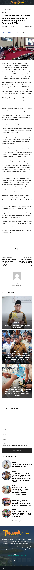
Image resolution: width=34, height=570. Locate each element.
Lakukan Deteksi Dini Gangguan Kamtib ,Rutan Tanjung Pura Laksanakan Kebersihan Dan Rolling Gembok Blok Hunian (17, 392)
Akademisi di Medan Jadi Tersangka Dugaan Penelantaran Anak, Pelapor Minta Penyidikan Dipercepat (22, 502)
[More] (23, 32)
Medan (14, 498)
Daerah (16, 322)
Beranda (4, 9)
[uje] (3, 26)
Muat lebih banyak (16, 521)
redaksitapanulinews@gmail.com (17, 555)
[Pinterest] (19, 560)
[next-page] (6, 401)
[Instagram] (10, 560)
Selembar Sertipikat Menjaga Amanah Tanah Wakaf (17, 326)
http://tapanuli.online (17, 285)
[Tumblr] (24, 560)
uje (7, 26)
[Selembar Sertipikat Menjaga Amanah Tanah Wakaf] (17, 312)
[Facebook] (5, 560)
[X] (29, 560)
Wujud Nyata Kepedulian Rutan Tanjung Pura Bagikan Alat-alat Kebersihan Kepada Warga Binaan (22, 514)
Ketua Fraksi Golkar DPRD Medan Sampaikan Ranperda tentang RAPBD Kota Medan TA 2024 (25, 262)
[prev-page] (3, 401)
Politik (9, 9)
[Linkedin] (14, 560)
